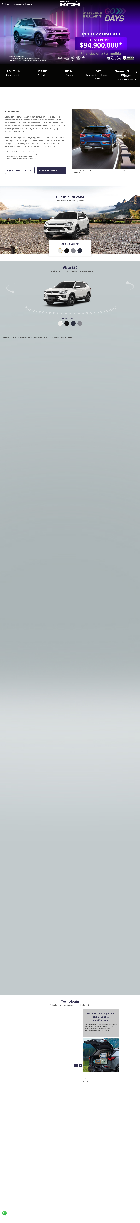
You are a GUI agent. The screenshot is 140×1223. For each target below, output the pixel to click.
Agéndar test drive (16, 170)
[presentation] (76, 1065)
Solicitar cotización (48, 170)
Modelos (5, 4)
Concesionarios (18, 4)
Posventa (28, 4)
